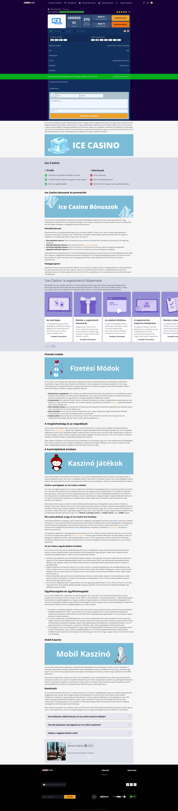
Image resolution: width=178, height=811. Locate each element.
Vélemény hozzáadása (89, 116)
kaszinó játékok (79, 535)
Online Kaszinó (55, 9)
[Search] (144, 3)
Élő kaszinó (113, 527)
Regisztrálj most (120, 18)
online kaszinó (60, 430)
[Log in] (148, 3)
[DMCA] (133, 797)
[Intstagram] (135, 784)
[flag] (152, 3)
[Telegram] (131, 784)
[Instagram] (92, 756)
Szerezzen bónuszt (120, 24)
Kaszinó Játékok (126, 3)
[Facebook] (89, 756)
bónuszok (114, 402)
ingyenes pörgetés (91, 245)
